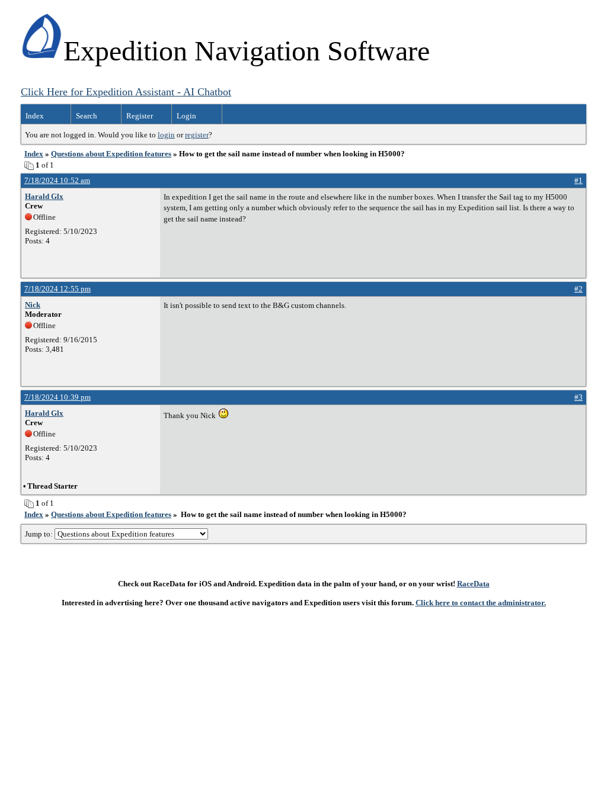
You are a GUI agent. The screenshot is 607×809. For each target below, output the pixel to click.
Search (86, 115)
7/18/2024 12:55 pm (57, 288)
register (197, 134)
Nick (32, 304)
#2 (578, 288)
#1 (578, 180)
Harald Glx (44, 196)
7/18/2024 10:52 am (57, 180)
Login (186, 115)
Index (34, 115)
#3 (578, 397)
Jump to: (40, 533)
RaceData (473, 583)
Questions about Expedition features (111, 153)
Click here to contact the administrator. (481, 602)
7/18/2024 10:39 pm (57, 397)
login (166, 134)
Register (139, 115)
